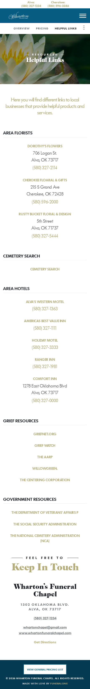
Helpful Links (66, 28)
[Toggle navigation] (82, 15)
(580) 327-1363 (45, 308)
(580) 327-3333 (45, 347)
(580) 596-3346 (58, 6)
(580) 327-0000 (45, 400)
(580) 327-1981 (45, 366)
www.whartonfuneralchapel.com (45, 633)
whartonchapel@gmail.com (45, 627)
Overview (22, 28)
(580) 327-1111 (45, 328)
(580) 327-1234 (31, 6)
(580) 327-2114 (45, 167)
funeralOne (59, 683)
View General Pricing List (45, 669)
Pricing (42, 28)
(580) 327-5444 (45, 235)
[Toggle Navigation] (84, 27)
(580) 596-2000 (45, 201)
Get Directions (45, 642)
